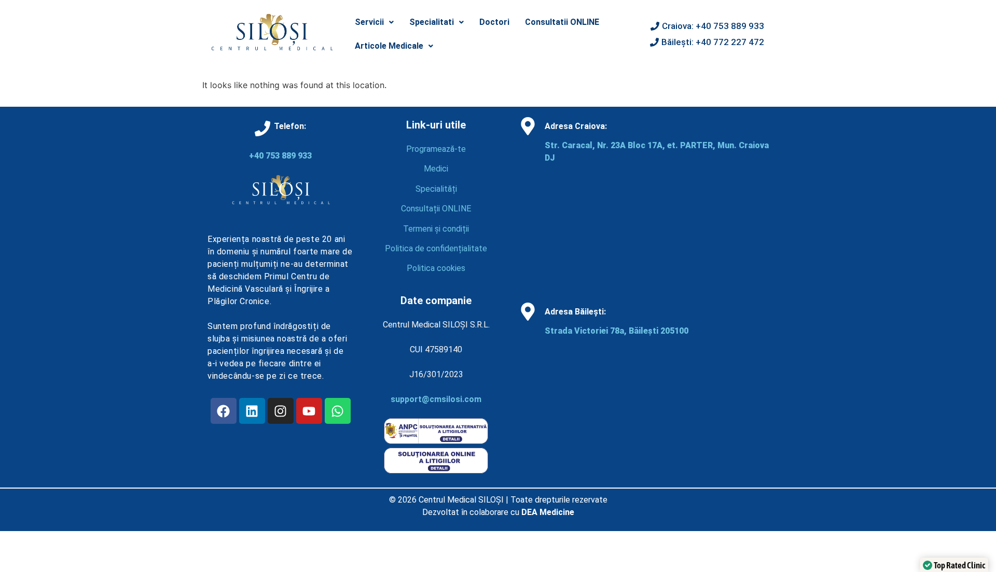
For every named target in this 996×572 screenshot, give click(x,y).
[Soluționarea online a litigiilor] (436, 471)
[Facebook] (224, 411)
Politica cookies (436, 268)
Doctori (494, 22)
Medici (436, 169)
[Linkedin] (252, 411)
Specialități (436, 189)
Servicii (369, 22)
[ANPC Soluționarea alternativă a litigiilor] (436, 441)
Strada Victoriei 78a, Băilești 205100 (616, 331)
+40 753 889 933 (280, 156)
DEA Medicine (547, 512)
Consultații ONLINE (436, 208)
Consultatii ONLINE (562, 22)
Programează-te (436, 149)
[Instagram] (281, 411)
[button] (374, 22)
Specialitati (431, 22)
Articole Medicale (389, 46)
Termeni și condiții (436, 229)
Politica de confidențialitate (436, 248)
